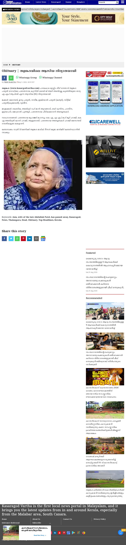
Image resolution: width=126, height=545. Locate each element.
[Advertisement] (63, 45)
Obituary (16, 65)
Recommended (94, 298)
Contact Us (67, 519)
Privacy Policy (100, 519)
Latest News (41, 2)
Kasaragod (56, 2)
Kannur (69, 2)
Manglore (81, 2)
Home (27, 2)
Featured (90, 253)
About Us (36, 519)
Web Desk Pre (10, 82)
